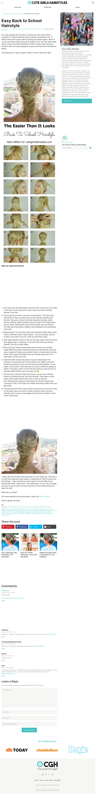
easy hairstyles (40, 510)
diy (49, 509)
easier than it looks (12, 510)
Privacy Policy (48, 780)
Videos (77, 7)
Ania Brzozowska (40, 29)
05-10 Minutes (20, 13)
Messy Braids (32, 29)
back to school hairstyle (12, 509)
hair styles (43, 512)
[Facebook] (49, 775)
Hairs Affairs (45, 496)
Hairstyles (9, 13)
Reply (3, 600)
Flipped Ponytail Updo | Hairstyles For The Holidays (48, 555)
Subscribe (17, 7)
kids (15, 513)
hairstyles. (40, 646)
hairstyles (10, 513)
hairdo (49, 512)
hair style (37, 512)
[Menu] (2, 2)
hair (32, 512)
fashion (52, 510)
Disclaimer (57, 780)
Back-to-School (25, 509)
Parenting (28, 513)
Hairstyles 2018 (50, 634)
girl (30, 512)
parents (34, 513)
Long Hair (19, 29)
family (47, 510)
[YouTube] (42, 775)
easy (20, 510)
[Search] (93, 2)
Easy (10, 29)
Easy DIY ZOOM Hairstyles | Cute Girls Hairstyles (29, 555)
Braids (36, 509)
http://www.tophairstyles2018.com (12, 598)
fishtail (18, 512)
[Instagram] (46, 775)
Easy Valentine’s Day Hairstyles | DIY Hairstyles (9, 555)
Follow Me (47, 7)
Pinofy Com (5, 590)
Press (41, 780)
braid (32, 509)
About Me (67, 101)
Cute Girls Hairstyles (47, 2)
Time (14, 13)
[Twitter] (52, 775)
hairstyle (4, 513)
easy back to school (29, 510)
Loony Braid (20, 513)
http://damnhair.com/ (8, 673)
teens (7, 515)
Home (4, 13)
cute (45, 509)
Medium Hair (25, 29)
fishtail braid (24, 512)
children (41, 509)
